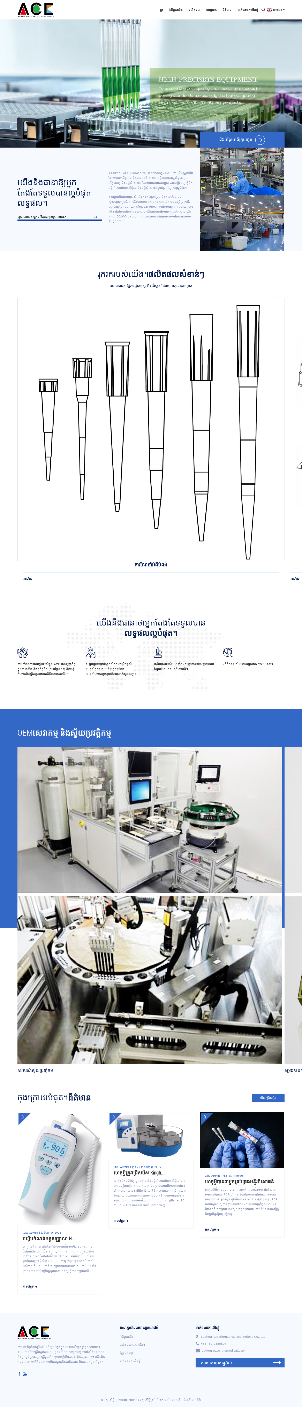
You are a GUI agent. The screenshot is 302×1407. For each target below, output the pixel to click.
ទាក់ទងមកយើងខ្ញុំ (247, 9)
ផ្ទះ (161, 9)
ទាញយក (211, 9)
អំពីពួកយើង (176, 9)
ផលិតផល (195, 9)
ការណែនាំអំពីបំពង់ (151, 565)
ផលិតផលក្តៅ (172, 1400)
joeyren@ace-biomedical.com (223, 1350)
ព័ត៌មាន (227, 9)
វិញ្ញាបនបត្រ (127, 1353)
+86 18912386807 (213, 1344)
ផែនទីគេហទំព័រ (192, 1400)
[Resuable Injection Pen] (149, 429)
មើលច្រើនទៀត (268, 1098)
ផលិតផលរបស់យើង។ (132, 1345)
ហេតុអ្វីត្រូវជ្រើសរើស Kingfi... (139, 1173)
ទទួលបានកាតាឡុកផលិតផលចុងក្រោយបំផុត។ (57, 217)
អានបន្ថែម (27, 578)
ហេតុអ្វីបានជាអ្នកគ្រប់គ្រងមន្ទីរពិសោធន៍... (241, 1181)
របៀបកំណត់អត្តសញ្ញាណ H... (49, 1238)
